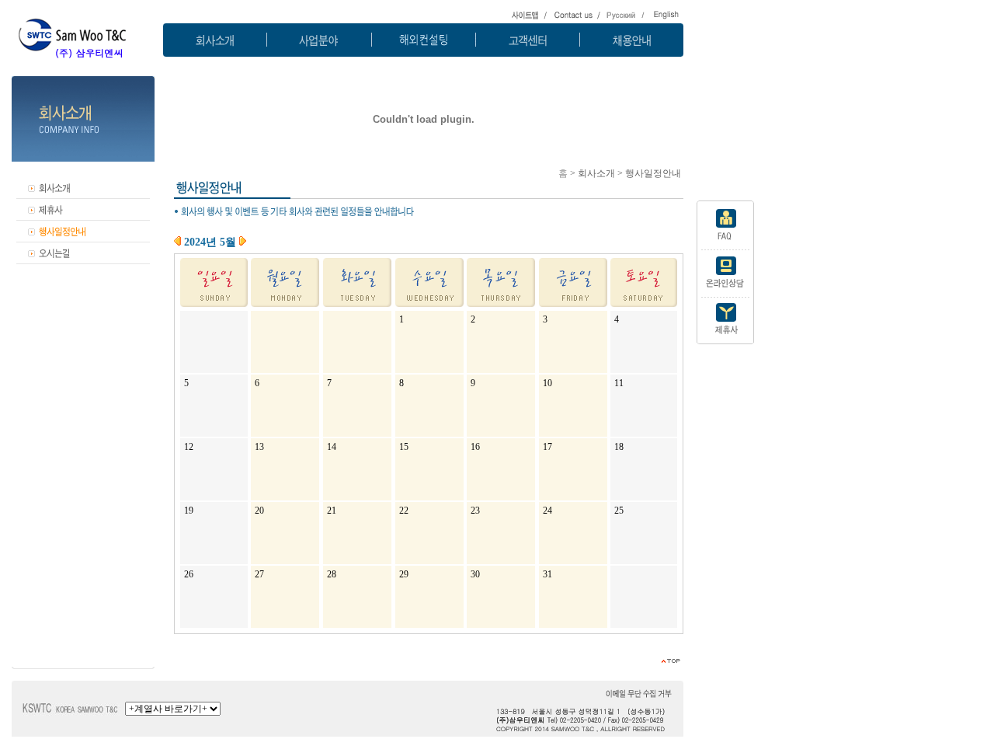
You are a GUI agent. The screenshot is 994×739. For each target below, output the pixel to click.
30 (475, 574)
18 (619, 446)
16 (475, 446)
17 (547, 446)
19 (188, 510)
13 (259, 446)
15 (403, 446)
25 (619, 510)
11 (619, 383)
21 (331, 510)
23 (475, 510)
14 (331, 446)
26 (188, 574)
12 (188, 446)
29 (403, 574)
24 (547, 510)
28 (331, 574)
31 (547, 574)
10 (547, 383)
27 (259, 574)
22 (403, 510)
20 (259, 510)
